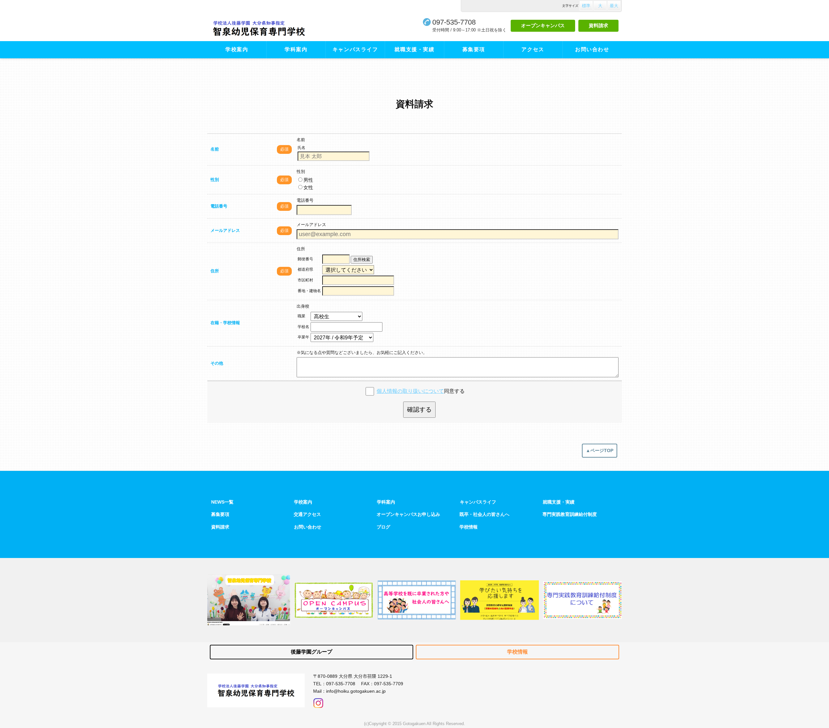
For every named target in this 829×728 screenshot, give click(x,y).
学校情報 (469, 527)
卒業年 (303, 337)
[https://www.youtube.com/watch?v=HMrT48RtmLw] (248, 599)
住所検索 (361, 259)
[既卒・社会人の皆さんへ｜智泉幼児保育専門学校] (416, 600)
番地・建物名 (309, 291)
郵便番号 (305, 259)
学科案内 (296, 49)
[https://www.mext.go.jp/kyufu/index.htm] (499, 600)
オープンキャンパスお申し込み (408, 514)
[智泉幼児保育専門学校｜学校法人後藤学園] (277, 28)
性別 (214, 179)
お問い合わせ (592, 49)
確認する (419, 409)
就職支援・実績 (414, 49)
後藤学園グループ (311, 651)
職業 (301, 316)
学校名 (303, 327)
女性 (308, 187)
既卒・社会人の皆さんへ (484, 514)
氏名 (301, 148)
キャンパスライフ (355, 49)
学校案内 (236, 49)
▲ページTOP (599, 450)
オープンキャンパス (543, 25)
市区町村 (305, 280)
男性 (308, 180)
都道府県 (305, 269)
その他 (216, 363)
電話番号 (218, 206)
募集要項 (473, 49)
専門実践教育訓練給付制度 (569, 514)
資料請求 (598, 25)
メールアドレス (225, 230)
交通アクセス (307, 514)
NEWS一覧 (222, 502)
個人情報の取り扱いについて (410, 391)
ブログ (383, 527)
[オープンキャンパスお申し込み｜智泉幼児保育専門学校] (333, 600)
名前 (214, 149)
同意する (421, 391)
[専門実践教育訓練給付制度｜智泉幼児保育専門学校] (582, 600)
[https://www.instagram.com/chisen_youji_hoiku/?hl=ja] (318, 701)
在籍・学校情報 (225, 322)
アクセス (532, 49)
